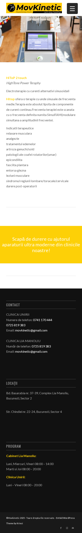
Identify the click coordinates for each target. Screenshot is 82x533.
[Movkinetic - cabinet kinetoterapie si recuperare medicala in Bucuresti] (34, 8)
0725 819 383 (41, 346)
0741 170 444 (42, 320)
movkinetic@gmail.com (31, 330)
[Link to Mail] (73, 528)
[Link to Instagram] (67, 528)
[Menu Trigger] (72, 8)
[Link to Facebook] (61, 528)
